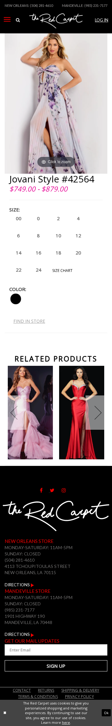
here (66, 722)
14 (18, 252)
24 (38, 270)
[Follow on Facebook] (45, 490)
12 (78, 235)
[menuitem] (7, 19)
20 (78, 252)
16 (38, 252)
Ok (106, 712)
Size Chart (62, 270)
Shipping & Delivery (80, 690)
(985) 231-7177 (95, 5)
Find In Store (29, 321)
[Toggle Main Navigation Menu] (7, 19)
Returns (46, 690)
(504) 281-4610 (41, 5)
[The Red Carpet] (56, 29)
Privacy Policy (79, 696)
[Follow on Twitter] (56, 490)
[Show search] (18, 20)
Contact (22, 690)
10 (58, 235)
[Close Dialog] (4, 713)
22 (18, 270)
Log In (101, 19)
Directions (18, 584)
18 (58, 252)
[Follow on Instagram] (67, 490)
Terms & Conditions (38, 696)
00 (18, 218)
